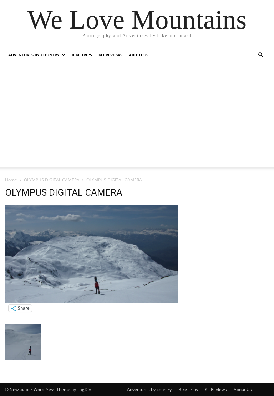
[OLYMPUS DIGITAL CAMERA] (91, 301)
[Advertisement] (137, 117)
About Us (138, 54)
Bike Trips (82, 54)
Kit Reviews (110, 54)
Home (11, 180)
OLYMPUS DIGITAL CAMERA (52, 180)
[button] (260, 55)
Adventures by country (34, 54)
